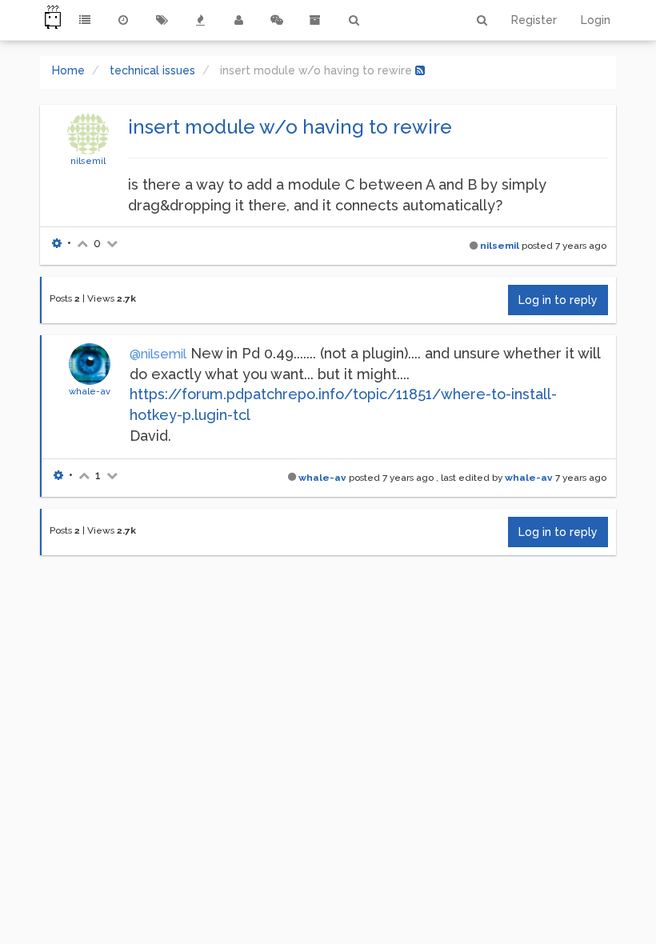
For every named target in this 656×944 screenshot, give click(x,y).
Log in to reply (558, 300)
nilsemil (88, 160)
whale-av (89, 391)
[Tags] (161, 20)
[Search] (353, 20)
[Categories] (85, 20)
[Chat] (277, 20)
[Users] (238, 20)
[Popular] (200, 20)
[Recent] (123, 20)
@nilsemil (158, 354)
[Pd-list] (315, 20)
